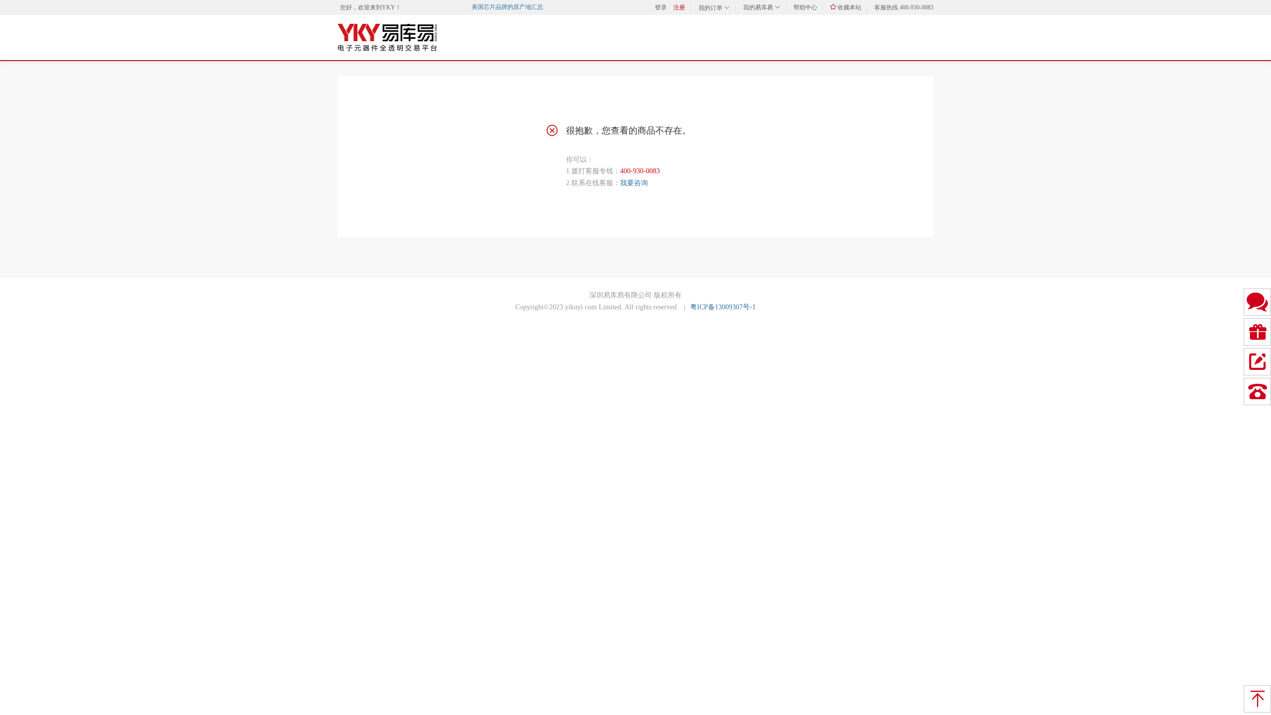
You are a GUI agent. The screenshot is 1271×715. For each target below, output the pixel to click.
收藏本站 (848, 7)
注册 (679, 7)
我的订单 (711, 7)
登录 (661, 7)
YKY (388, 7)
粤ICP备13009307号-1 (723, 307)
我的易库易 (759, 7)
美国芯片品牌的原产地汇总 (503, 6)
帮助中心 (805, 7)
